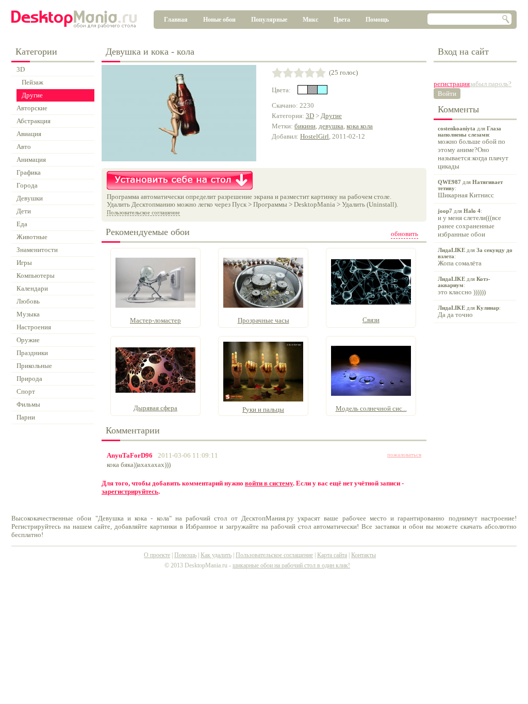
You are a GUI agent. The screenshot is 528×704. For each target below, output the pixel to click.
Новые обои (219, 19)
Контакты (363, 555)
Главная (176, 19)
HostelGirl (314, 136)
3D (310, 116)
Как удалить (216, 555)
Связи (371, 320)
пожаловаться (404, 454)
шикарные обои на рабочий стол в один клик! (291, 565)
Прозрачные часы (263, 320)
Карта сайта (332, 555)
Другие (331, 116)
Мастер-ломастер (155, 320)
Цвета (342, 19)
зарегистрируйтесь (130, 491)
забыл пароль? (491, 84)
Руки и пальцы (263, 409)
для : (473, 147)
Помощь (377, 19)
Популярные (269, 19)
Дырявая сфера (155, 408)
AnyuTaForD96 (130, 455)
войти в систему (269, 483)
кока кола (359, 126)
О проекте (157, 555)
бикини (305, 126)
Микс (310, 19)
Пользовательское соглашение (143, 212)
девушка (331, 126)
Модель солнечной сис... (371, 408)
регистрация (452, 84)
